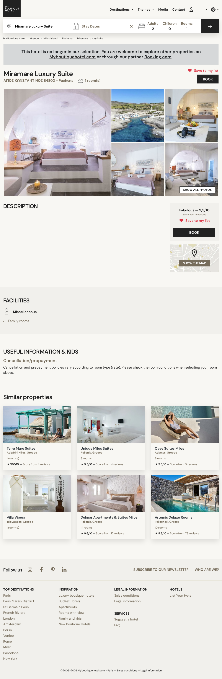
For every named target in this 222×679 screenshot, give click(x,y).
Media (163, 9)
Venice (8, 635)
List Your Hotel (181, 595)
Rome (7, 641)
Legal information (127, 601)
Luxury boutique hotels (76, 595)
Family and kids (70, 618)
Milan (7, 647)
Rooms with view (71, 612)
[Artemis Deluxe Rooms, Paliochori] (185, 493)
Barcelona (10, 653)
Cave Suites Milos (169, 448)
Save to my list (205, 70)
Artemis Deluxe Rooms (173, 517)
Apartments (68, 607)
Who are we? (207, 569)
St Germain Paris (16, 607)
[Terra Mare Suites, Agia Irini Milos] (37, 424)
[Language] (215, 9)
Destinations (120, 9)
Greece (34, 38)
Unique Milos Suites (97, 448)
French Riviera (14, 612)
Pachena (67, 38)
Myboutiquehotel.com (72, 57)
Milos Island (50, 38)
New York (10, 658)
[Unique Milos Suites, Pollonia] (111, 424)
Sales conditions (127, 595)
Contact (178, 9)
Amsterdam (12, 624)
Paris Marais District (18, 601)
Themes (144, 9)
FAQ (117, 625)
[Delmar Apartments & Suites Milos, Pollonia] (111, 493)
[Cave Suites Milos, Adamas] (185, 424)
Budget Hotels (69, 601)
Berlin (7, 630)
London (9, 618)
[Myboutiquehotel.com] (12, 9)
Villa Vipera (16, 517)
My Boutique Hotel (14, 38)
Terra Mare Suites (21, 448)
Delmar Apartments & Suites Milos (109, 517)
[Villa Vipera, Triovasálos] (37, 493)
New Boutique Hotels (75, 624)
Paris (7, 595)
